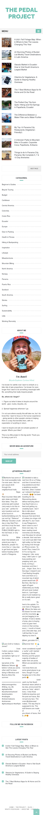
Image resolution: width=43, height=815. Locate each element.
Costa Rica (6, 216)
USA (3, 316)
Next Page (34, 168)
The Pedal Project (21, 13)
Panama (5, 279)
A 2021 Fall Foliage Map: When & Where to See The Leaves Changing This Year (27, 42)
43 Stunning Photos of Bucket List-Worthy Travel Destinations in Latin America (27, 54)
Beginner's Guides (9, 184)
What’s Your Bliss (12, 809)
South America (7, 295)
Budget (4, 195)
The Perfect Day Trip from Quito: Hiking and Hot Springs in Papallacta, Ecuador (27, 105)
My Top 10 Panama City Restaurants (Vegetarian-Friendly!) (24, 130)
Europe (4, 226)
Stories (4, 300)
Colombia (5, 210)
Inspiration (6, 247)
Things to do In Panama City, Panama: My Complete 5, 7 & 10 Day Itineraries (26, 155)
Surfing (4, 305)
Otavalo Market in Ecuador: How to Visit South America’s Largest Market (26, 67)
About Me (25, 809)
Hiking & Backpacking (10, 242)
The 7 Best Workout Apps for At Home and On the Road (27, 91)
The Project (21, 807)
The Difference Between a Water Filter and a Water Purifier (27, 116)
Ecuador (5, 221)
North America (7, 268)
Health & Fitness (8, 237)
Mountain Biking (8, 263)
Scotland (5, 289)
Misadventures (7, 258)
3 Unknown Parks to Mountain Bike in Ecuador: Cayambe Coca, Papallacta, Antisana (27, 142)
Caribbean (6, 200)
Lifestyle (5, 253)
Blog (30, 807)
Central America (8, 205)
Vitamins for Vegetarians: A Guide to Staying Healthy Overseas (25, 79)
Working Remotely (9, 321)
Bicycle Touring (7, 189)
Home (11, 807)
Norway (5, 274)
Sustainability (7, 310)
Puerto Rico (6, 284)
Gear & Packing (8, 232)
